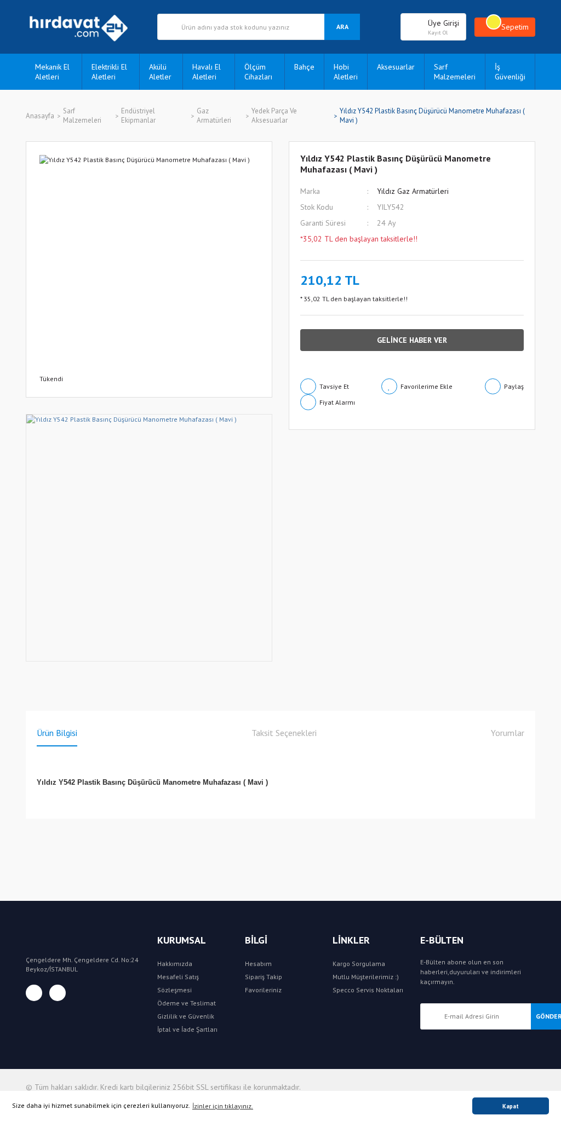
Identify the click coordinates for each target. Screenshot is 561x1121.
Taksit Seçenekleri (284, 732)
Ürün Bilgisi (57, 732)
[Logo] (83, 27)
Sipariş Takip (263, 977)
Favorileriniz (263, 990)
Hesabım (258, 963)
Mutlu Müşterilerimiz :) (366, 977)
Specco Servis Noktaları (368, 990)
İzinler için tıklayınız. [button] (222, 1106)
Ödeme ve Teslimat (186, 1003)
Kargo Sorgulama (359, 963)
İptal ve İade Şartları (187, 1029)
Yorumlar (507, 732)
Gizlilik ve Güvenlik (185, 1016)
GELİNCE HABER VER (412, 340)
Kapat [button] (510, 1106)
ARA (342, 26)
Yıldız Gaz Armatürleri (413, 191)
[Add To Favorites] (417, 386)
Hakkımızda (174, 963)
